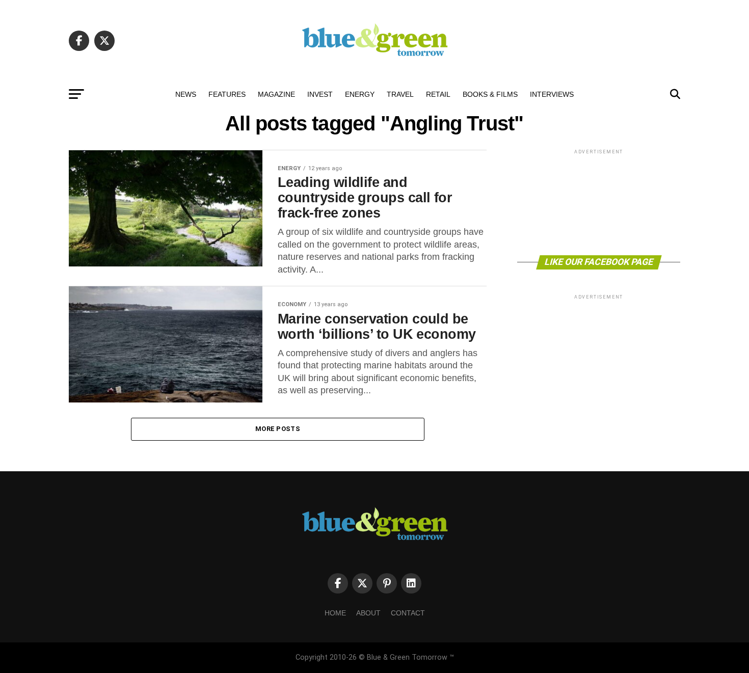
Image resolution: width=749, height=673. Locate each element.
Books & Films (490, 94)
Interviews (552, 94)
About (368, 613)
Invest (320, 94)
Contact (408, 613)
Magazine (276, 94)
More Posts (277, 429)
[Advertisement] (598, 201)
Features (227, 94)
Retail (438, 94)
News (185, 94)
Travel (400, 94)
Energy (359, 94)
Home (335, 613)
